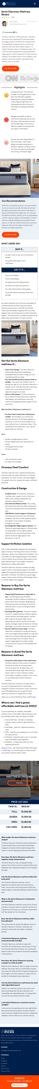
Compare (4, 1063)
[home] (8, 3)
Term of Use (5, 1068)
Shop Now (19, 783)
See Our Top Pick (10, 68)
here (33, 697)
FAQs (3, 1058)
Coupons (4, 1061)
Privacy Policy (5, 1071)
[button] (35, 4)
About (3, 1066)
